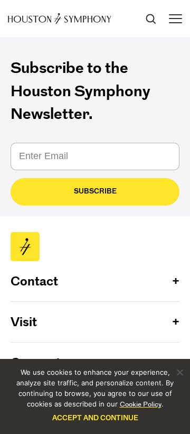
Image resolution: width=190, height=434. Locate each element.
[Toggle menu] (175, 18)
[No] (179, 372)
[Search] (150, 18)
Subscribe (95, 191)
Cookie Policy (141, 404)
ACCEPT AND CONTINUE (95, 417)
